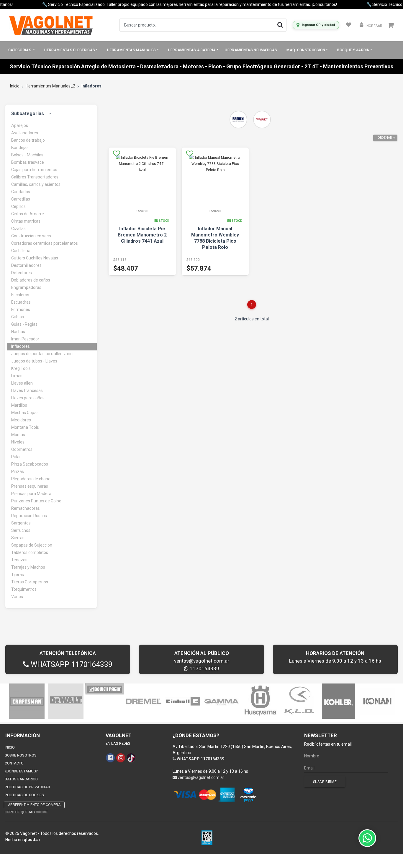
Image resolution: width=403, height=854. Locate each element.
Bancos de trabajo (28, 140)
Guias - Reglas (24, 324)
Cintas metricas (25, 221)
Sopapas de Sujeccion (31, 545)
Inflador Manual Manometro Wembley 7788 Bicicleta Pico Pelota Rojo (215, 238)
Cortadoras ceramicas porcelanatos (44, 243)
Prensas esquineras (29, 486)
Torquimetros (24, 589)
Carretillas (20, 199)
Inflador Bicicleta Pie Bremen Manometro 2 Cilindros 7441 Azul (142, 235)
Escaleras (20, 294)
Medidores (21, 420)
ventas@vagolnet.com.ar (201, 661)
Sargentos (21, 523)
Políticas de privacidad (27, 787)
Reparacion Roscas (29, 515)
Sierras (17, 537)
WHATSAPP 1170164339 (70, 664)
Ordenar (385, 137)
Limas (16, 375)
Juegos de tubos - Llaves (34, 361)
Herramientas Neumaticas (251, 50)
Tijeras (17, 574)
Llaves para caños (28, 397)
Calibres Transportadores (34, 177)
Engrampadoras (26, 287)
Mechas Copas (25, 412)
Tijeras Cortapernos (29, 582)
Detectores (21, 272)
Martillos (19, 405)
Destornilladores (26, 265)
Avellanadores (24, 132)
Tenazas (19, 559)
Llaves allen (22, 383)
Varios (17, 596)
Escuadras (21, 302)
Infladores (20, 346)
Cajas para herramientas (34, 169)
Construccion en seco (31, 236)
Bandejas (20, 147)
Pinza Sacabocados (29, 464)
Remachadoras (25, 508)
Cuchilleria (20, 250)
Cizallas (18, 228)
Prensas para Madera (31, 493)
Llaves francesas (27, 390)
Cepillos (18, 206)
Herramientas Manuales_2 (50, 86)
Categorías (20, 50)
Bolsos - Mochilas (27, 155)
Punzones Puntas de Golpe (36, 501)
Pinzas (17, 471)
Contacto (14, 763)
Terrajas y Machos (28, 567)
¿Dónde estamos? (21, 771)
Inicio (14, 86)
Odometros (21, 449)
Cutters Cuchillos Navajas (34, 258)
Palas (16, 456)
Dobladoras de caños (30, 280)
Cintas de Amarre (27, 213)
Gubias (17, 317)
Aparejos (19, 125)
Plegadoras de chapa (30, 478)
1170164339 (204, 668)
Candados (20, 191)
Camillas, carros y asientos (35, 184)
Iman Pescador (25, 339)
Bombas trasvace (27, 162)
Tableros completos (29, 552)
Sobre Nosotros (21, 755)
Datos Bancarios (21, 779)
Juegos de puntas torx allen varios (43, 353)
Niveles (17, 442)
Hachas (18, 331)
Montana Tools (25, 427)
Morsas (18, 434)
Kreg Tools (21, 368)
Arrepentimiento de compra (34, 805)
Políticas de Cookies (24, 795)
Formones (20, 309)
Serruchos (20, 530)
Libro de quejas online (26, 812)
